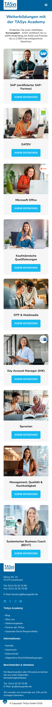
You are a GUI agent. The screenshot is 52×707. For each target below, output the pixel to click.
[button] (46, 5)
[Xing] (10, 601)
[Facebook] (20, 601)
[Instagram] (15, 601)
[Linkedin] (5, 601)
